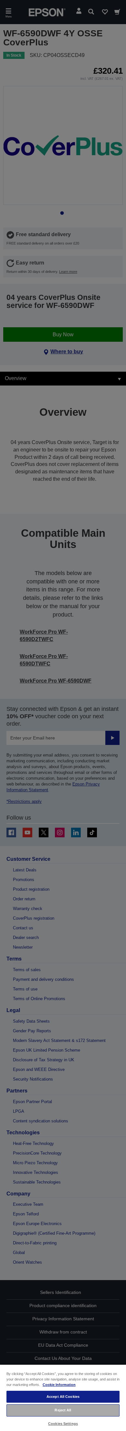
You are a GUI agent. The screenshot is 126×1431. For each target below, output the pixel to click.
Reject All (63, 1410)
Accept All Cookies (63, 1396)
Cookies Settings (63, 1424)
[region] (63, 1397)
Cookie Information (59, 1385)
